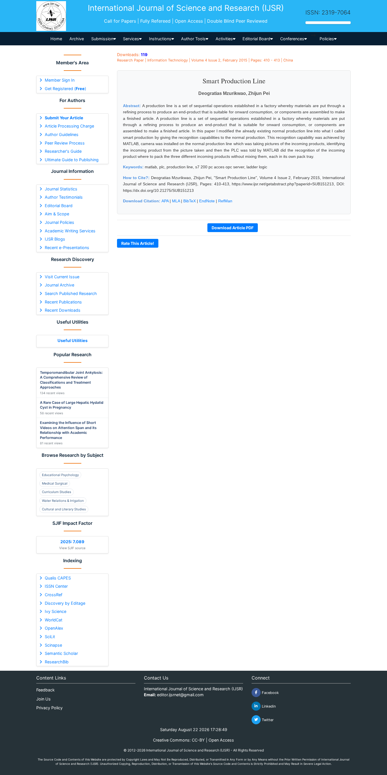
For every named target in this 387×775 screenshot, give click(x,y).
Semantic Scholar (61, 653)
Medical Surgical (54, 483)
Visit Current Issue (62, 276)
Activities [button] (224, 38)
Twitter (267, 719)
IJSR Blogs (55, 239)
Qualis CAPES (58, 578)
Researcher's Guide (63, 151)
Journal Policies (59, 222)
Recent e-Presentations (67, 247)
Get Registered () (65, 88)
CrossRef (53, 594)
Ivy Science (55, 611)
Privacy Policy (49, 707)
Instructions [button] (160, 38)
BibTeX (189, 201)
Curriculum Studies (56, 492)
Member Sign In (60, 80)
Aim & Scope (57, 213)
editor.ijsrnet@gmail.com (180, 694)
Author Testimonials (64, 197)
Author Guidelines (61, 134)
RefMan (225, 201)
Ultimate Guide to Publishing (72, 159)
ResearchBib (57, 661)
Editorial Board (59, 205)
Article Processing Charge (69, 126)
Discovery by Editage (65, 603)
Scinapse (53, 645)
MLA (176, 201)
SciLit (50, 636)
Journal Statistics (61, 188)
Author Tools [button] (193, 38)
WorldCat (53, 619)
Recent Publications (63, 302)
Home (56, 38)
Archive (76, 38)
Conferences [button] (292, 38)
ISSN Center (56, 586)
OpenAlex (54, 628)
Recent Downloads (62, 310)
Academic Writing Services (70, 230)
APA (165, 201)
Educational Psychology (60, 475)
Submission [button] (102, 38)
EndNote (207, 201)
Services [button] (131, 38)
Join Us (43, 699)
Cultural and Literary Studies (64, 509)
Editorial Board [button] (256, 38)
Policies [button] (327, 38)
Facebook (270, 692)
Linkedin (268, 706)
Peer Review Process (65, 143)
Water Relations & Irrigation (63, 501)
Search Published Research (71, 293)
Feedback (45, 689)
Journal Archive (59, 285)
